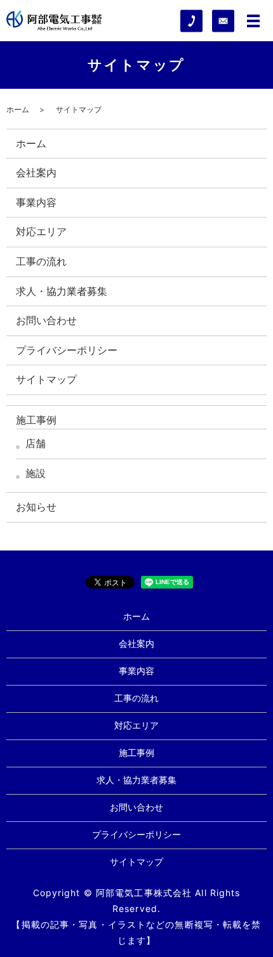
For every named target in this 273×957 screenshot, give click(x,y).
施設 (35, 473)
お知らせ (36, 506)
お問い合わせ (46, 320)
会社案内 (36, 172)
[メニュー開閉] (253, 21)
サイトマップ (46, 379)
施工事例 (36, 419)
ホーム (17, 109)
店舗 (35, 443)
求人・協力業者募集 (61, 291)
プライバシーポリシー (66, 350)
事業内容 (36, 202)
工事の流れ (41, 261)
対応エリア (41, 231)
